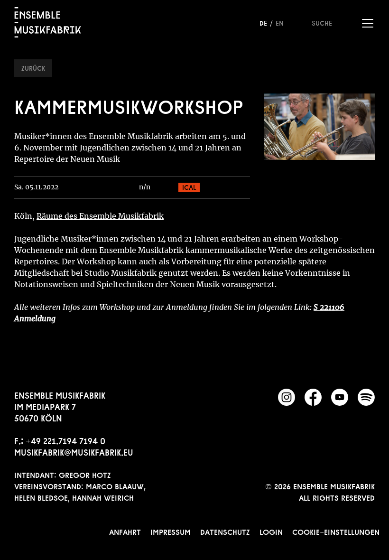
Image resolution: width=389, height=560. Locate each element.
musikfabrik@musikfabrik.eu (73, 451)
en (280, 22)
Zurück (33, 67)
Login (271, 531)
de (263, 22)
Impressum (170, 531)
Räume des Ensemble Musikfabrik (100, 216)
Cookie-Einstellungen (336, 531)
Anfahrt (125, 531)
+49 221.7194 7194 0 (65, 440)
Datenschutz (225, 531)
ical (189, 186)
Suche (322, 22)
